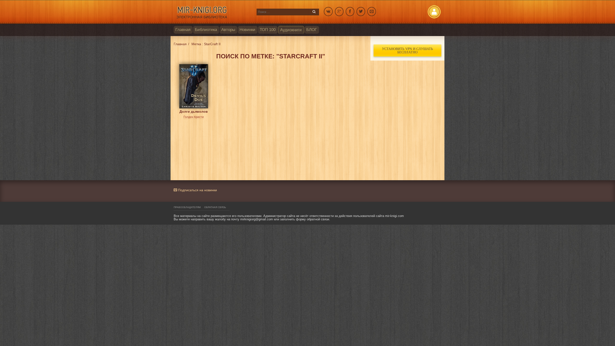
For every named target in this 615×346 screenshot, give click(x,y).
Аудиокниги (291, 30)
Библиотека (206, 29)
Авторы (228, 29)
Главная (183, 29)
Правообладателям (187, 207)
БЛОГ (311, 29)
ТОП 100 (268, 29)
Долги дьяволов (193, 111)
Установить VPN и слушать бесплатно (407, 50)
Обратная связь (215, 207)
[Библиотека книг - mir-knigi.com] (213, 12)
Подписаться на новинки (197, 190)
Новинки (247, 29)
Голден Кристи (194, 117)
